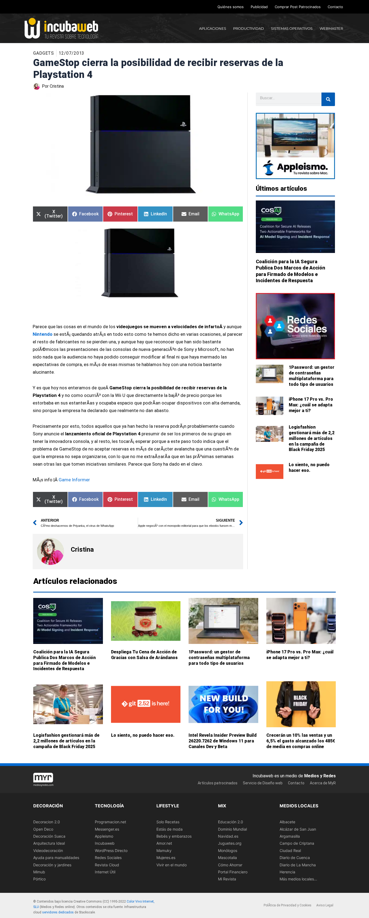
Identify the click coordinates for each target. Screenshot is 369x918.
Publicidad (259, 7)
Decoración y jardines (52, 865)
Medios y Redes (320, 775)
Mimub (39, 872)
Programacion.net (110, 822)
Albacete (287, 822)
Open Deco (43, 829)
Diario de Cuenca (295, 857)
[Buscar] (328, 99)
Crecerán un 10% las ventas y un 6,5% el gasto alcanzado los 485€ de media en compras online (300, 741)
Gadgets (43, 53)
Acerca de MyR (323, 783)
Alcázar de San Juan (298, 829)
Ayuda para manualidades (56, 857)
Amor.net (164, 843)
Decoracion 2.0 (46, 822)
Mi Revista (227, 879)
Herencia (287, 872)
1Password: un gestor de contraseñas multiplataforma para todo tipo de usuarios (311, 376)
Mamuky (164, 850)
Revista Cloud (107, 865)
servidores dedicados (58, 912)
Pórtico (39, 879)
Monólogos (227, 850)
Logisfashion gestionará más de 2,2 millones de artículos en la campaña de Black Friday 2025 (311, 438)
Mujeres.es (165, 857)
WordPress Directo (111, 850)
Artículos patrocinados (217, 783)
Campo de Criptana (297, 843)
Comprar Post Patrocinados (298, 7)
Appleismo (104, 836)
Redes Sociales (108, 857)
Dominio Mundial (232, 829)
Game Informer (74, 479)
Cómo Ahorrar (230, 865)
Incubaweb (105, 843)
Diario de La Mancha (298, 865)
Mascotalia (227, 857)
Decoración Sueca (49, 836)
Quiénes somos (230, 7)
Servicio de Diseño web (263, 783)
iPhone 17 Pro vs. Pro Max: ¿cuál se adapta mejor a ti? (311, 405)
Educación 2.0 (230, 822)
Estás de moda (169, 829)
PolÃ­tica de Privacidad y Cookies (287, 905)
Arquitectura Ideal (49, 843)
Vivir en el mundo (171, 865)
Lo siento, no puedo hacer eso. (309, 467)
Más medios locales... (298, 879)
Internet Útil (105, 872)
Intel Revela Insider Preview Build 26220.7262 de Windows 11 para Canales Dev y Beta (223, 741)
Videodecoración (48, 850)
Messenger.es (107, 829)
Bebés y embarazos (174, 836)
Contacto (335, 7)
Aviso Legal (324, 905)
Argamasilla (290, 836)
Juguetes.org (229, 843)
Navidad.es (228, 836)
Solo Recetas (167, 822)
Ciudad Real (290, 850)
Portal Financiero (232, 872)
